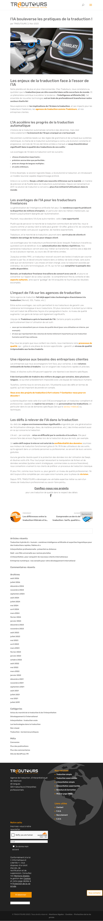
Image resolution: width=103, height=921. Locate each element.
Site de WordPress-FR (19, 754)
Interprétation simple (65, 782)
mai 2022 (14, 667)
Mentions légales (21, 876)
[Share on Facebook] (50, 495)
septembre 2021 (17, 687)
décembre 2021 (16, 679)
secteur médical (71, 406)
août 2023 (14, 633)
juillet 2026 (15, 582)
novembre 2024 (17, 590)
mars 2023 (14, 648)
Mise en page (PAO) (64, 794)
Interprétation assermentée (68, 786)
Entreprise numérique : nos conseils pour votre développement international (42, 561)
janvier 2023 (15, 656)
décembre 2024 (17, 586)
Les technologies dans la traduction (25, 724)
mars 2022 (14, 671)
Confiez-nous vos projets (51, 488)
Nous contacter (95, 893)
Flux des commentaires (20, 750)
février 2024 (15, 617)
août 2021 (14, 691)
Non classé (14, 728)
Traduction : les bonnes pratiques (24, 732)
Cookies (27, 878)
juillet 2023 (15, 636)
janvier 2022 (15, 675)
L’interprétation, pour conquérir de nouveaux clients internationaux (39, 557)
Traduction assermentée (66, 778)
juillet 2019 (15, 702)
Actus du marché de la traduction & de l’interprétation (33, 713)
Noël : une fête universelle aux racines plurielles (30, 553)
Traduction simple (64, 774)
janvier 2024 (15, 621)
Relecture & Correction (66, 790)
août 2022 (14, 663)
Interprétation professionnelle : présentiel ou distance (33, 549)
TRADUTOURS (20, 23)
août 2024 (14, 598)
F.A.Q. (58, 811)
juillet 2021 (15, 695)
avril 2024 (14, 609)
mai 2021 (14, 698)
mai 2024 (14, 605)
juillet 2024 (15, 602)
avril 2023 (14, 644)
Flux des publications (19, 746)
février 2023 (15, 652)
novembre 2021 (16, 683)
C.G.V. (58, 819)
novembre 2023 (17, 629)
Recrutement (62, 815)
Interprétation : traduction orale (24, 720)
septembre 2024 (17, 594)
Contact (59, 807)
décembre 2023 (17, 625)
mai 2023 (14, 640)
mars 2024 (14, 613)
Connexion (14, 742)
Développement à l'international (24, 716)
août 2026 (14, 578)
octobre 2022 (16, 660)
